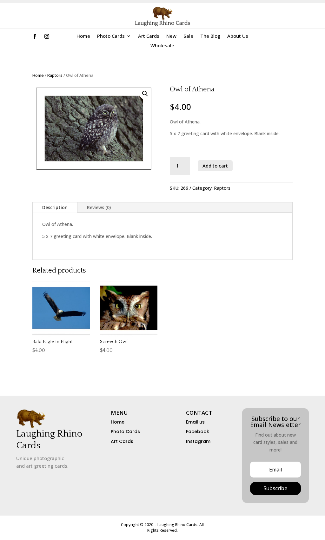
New (171, 36)
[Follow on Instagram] (47, 36)
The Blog (210, 36)
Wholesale (162, 46)
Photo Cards (111, 36)
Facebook (197, 431)
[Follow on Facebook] (35, 36)
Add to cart (215, 165)
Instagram (198, 441)
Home (83, 36)
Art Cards (148, 36)
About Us (237, 36)
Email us (195, 422)
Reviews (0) (99, 207)
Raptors (55, 75)
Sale (188, 36)
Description (55, 207)
